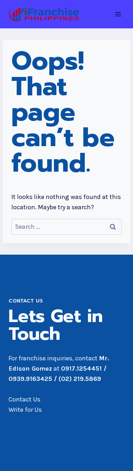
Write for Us (25, 410)
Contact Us (24, 399)
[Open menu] (117, 14)
